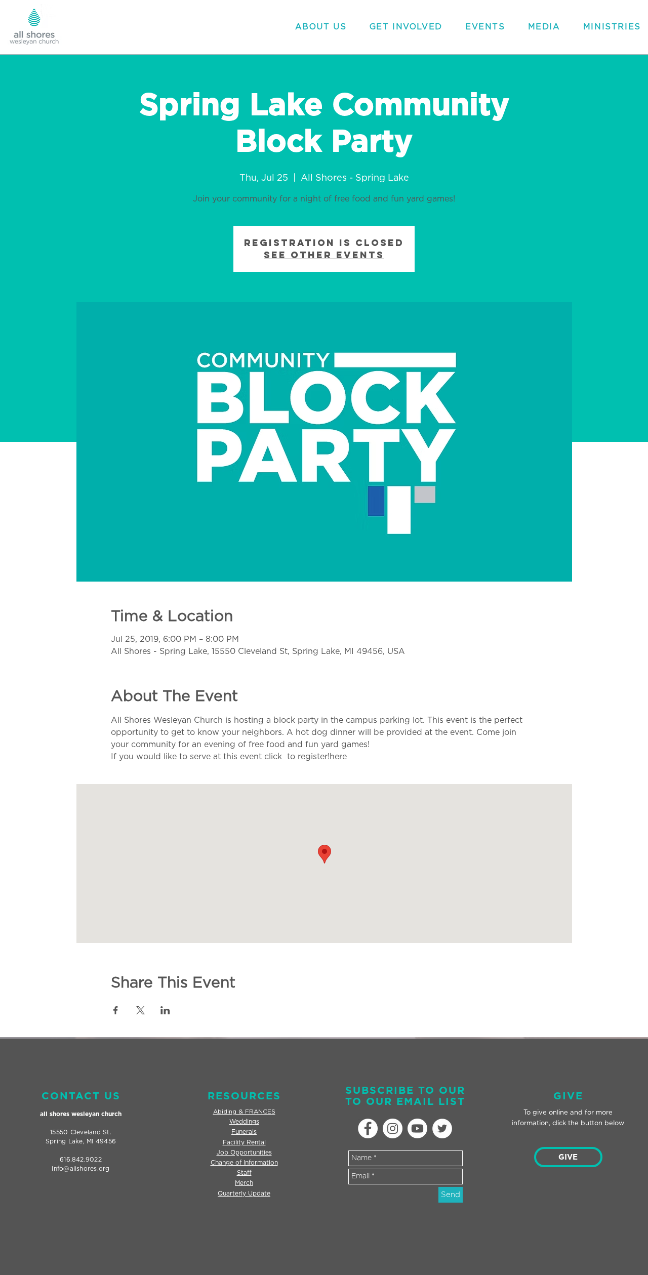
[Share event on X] (140, 1010)
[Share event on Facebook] (115, 1010)
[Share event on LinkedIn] (165, 1010)
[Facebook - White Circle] (368, 1128)
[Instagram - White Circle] (392, 1128)
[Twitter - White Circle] (442, 1128)
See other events (324, 255)
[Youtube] (417, 1128)
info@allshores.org (80, 1169)
